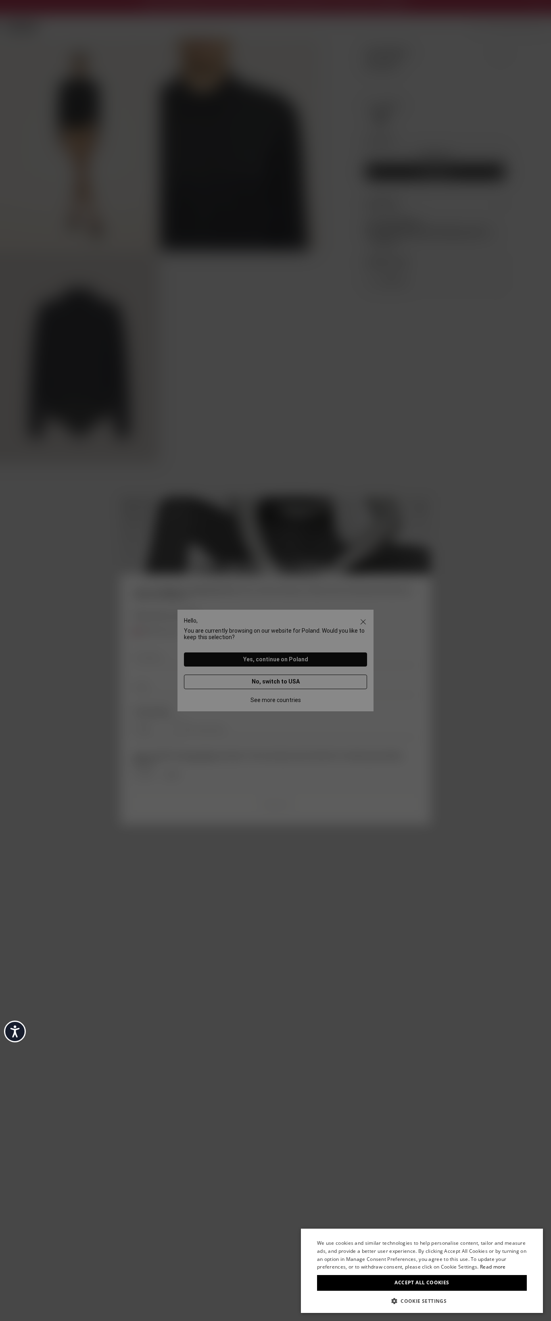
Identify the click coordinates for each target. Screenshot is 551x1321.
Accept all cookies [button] (421, 1282)
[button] (422, 1300)
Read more (493, 1266)
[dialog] (422, 1271)
